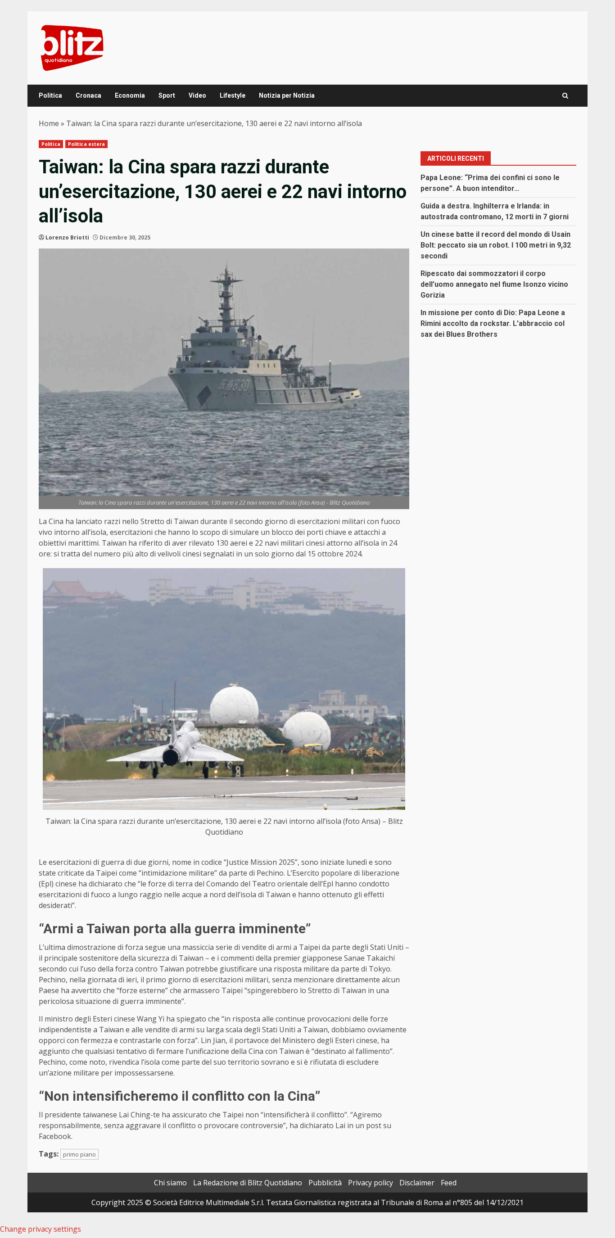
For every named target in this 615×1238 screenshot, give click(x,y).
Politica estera (86, 144)
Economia (130, 95)
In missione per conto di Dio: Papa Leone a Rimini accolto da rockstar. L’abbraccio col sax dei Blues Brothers (493, 323)
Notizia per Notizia (287, 95)
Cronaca (88, 95)
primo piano (79, 1154)
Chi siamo (170, 1183)
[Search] (565, 95)
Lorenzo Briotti (67, 237)
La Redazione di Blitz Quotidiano (247, 1183)
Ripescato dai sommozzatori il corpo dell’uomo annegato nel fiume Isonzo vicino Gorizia (494, 284)
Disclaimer (416, 1183)
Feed (449, 1183)
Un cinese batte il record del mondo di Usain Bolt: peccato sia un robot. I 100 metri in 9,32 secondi (496, 245)
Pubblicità (325, 1183)
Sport (166, 95)
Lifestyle (232, 95)
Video (197, 95)
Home (49, 123)
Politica (50, 95)
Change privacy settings (40, 1229)
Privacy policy (370, 1183)
